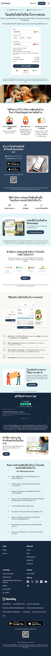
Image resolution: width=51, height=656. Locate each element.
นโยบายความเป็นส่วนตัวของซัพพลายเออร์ (14, 607)
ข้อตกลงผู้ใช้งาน (7, 603)
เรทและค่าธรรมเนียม (8, 573)
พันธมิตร (5, 585)
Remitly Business (31, 556)
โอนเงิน (29, 550)
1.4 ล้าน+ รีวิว (17, 10)
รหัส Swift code (7, 577)
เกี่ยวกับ (5, 550)
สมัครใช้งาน (42, 3)
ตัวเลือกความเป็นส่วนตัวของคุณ (35, 607)
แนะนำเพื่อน (6, 592)
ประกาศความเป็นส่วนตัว (33, 603)
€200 (15, 37)
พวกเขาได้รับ (16, 41)
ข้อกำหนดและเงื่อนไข (39, 80)
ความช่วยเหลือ (30, 573)
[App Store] (13, 169)
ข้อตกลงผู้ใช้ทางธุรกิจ (19, 603)
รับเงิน (28, 553)
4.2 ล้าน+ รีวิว (36, 10)
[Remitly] (5, 3)
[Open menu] (48, 3)
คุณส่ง (14, 29)
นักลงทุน (5, 553)
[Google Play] (13, 164)
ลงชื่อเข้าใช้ (32, 3)
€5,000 (29, 37)
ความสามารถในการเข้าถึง (39, 611)
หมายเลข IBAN (6, 589)
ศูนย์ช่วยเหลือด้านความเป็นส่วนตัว (11, 611)
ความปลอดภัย (26, 611)
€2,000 (22, 37)
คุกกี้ (4, 615)
